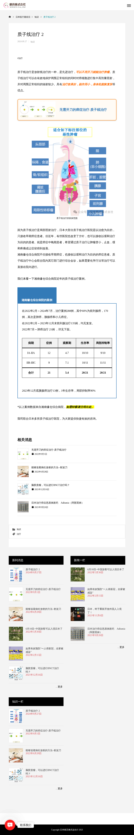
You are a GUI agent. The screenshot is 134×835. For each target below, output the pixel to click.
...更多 (59, 686)
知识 (33, 42)
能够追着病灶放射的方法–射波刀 (43, 609)
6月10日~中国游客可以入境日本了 (44, 628)
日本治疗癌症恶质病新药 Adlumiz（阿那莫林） (57, 502)
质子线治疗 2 (33, 569)
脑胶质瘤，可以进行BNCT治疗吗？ (50, 485)
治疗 (20, 58)
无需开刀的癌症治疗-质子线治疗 (48, 449)
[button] (10, 825)
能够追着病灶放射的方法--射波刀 (49, 467)
